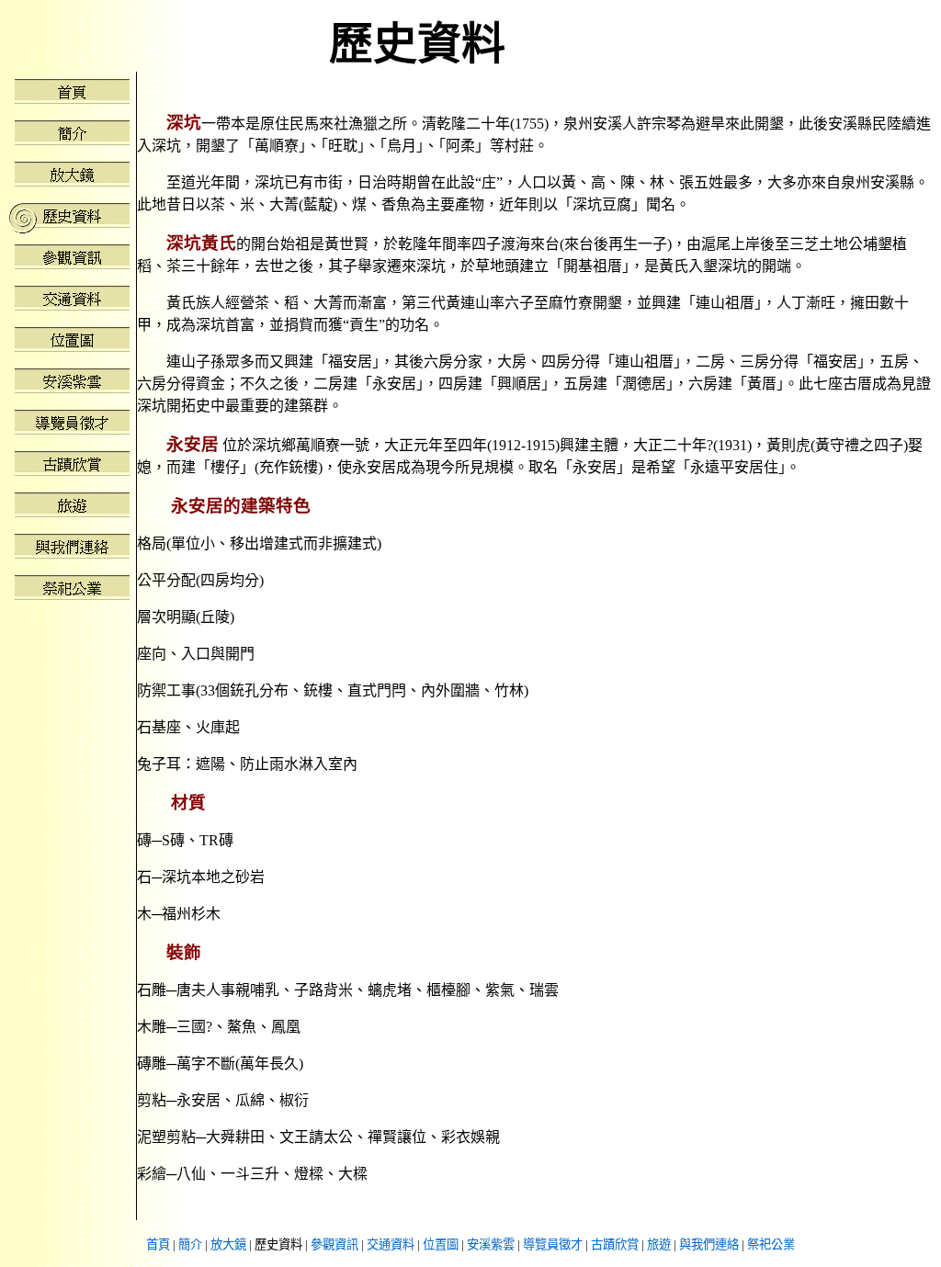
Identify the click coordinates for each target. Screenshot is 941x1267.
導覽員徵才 (553, 1244)
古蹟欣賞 (615, 1244)
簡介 (190, 1244)
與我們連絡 (709, 1244)
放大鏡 (228, 1244)
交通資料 (390, 1244)
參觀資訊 (334, 1244)
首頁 (158, 1244)
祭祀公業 (771, 1244)
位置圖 (441, 1244)
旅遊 (659, 1244)
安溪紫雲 (491, 1244)
